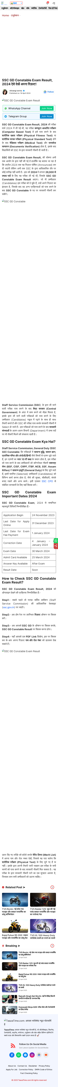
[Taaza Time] (4, 3)
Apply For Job (11, 1069)
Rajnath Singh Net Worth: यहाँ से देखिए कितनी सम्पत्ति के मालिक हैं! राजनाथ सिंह (37, 997)
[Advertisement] (29, 48)
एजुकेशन (4, 8)
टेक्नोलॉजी (43, 8)
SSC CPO (47, 481)
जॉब (27, 8)
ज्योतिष (34, 8)
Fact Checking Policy (29, 1073)
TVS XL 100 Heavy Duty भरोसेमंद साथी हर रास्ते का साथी (42, 936)
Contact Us (22, 1066)
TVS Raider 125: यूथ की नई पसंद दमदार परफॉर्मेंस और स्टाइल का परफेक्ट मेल (42, 911)
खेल (22, 8)
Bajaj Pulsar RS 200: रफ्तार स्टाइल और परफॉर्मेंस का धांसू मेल (15, 936)
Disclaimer (33, 1066)
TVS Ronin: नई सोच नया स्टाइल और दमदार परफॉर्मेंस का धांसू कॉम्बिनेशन (14, 911)
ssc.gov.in (8, 607)
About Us (12, 1066)
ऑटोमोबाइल (14, 8)
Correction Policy (26, 1069)
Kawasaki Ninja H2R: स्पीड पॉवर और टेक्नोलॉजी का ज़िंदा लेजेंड (37, 1008)
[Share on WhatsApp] (56, 540)
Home (5, 15)
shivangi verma (15, 91)
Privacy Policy (44, 1066)
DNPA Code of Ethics (43, 1069)
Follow (50, 92)
